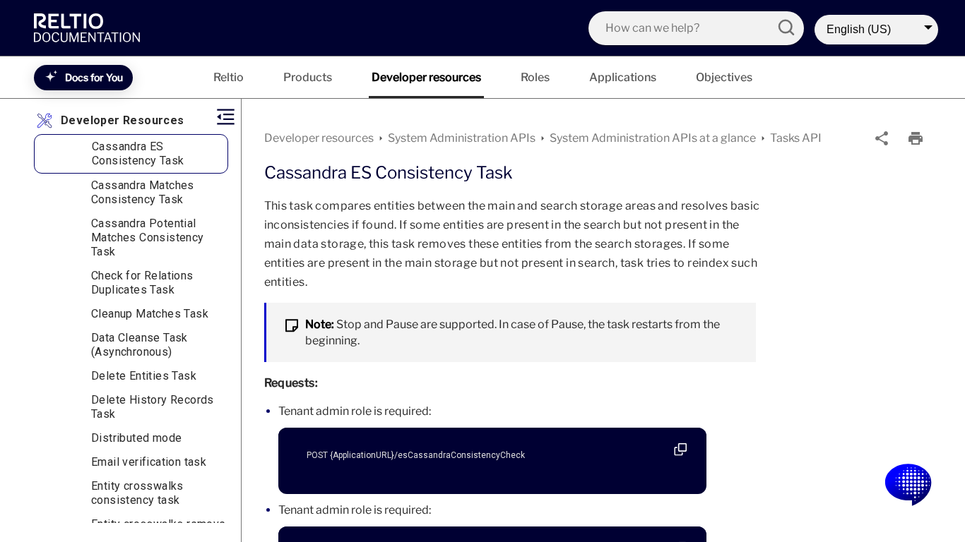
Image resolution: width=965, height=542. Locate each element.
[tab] (229, 77)
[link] (90, 27)
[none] (882, 138)
